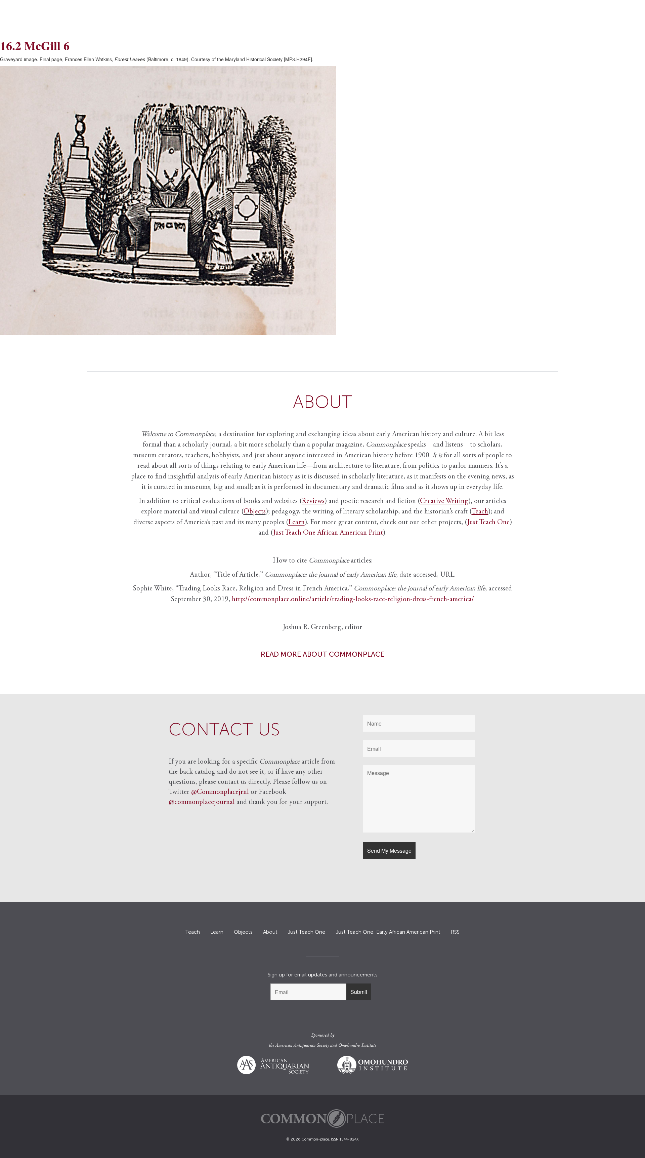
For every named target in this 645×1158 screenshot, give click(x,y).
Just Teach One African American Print (328, 533)
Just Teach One (488, 522)
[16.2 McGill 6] (322, 200)
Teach (192, 932)
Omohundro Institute (357, 1045)
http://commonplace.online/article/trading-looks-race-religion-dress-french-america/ (353, 599)
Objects (255, 511)
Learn (216, 932)
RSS (455, 932)
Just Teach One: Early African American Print (388, 932)
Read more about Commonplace (322, 654)
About (270, 932)
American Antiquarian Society (302, 1045)
